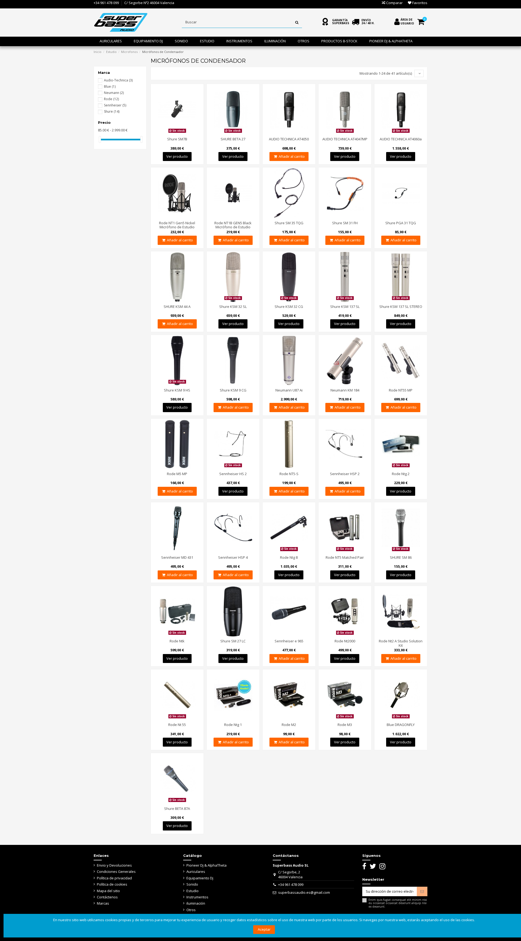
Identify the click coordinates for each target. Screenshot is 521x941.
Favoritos (419, 2)
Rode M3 (345, 724)
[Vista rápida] (184, 132)
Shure (111, 111)
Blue (110, 86)
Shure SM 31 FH (345, 222)
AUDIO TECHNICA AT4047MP (344, 139)
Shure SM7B (177, 139)
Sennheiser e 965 (289, 641)
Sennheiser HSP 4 (233, 557)
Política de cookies (112, 884)
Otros (191, 909)
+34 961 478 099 (106, 2)
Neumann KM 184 (345, 390)
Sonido (192, 884)
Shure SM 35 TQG (289, 222)
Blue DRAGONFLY (401, 724)
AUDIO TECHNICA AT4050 (289, 139)
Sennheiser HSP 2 (345, 473)
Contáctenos (107, 897)
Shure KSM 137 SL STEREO (400, 306)
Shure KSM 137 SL (345, 306)
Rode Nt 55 (177, 724)
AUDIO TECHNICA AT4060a (401, 139)
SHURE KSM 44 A (177, 306)
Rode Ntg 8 (289, 557)
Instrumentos (197, 897)
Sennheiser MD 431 (177, 557)
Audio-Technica (118, 80)
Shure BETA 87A (177, 808)
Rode (111, 99)
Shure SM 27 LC (233, 641)
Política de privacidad (114, 878)
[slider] (100, 139)
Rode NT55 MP (400, 390)
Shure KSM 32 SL (233, 306)
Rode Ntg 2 (400, 473)
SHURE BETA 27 (233, 139)
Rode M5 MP (177, 473)
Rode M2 (289, 724)
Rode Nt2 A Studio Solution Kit (400, 643)
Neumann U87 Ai (289, 390)
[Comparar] (169, 132)
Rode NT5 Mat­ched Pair (345, 557)
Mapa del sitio (108, 890)
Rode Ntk (177, 641)
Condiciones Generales (116, 871)
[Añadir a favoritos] (177, 132)
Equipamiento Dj (199, 878)
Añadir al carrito (292, 156)
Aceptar (264, 929)
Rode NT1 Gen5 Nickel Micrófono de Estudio (177, 225)
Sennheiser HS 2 (233, 473)
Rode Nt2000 (345, 641)
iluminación (195, 903)
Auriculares (195, 871)
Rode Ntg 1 (233, 724)
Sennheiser (115, 105)
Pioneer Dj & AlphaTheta (206, 865)
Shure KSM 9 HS (177, 390)
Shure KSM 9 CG (233, 390)
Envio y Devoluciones (114, 865)
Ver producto (177, 156)
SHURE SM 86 (401, 557)
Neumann (114, 92)
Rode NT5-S (288, 473)
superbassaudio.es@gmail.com (304, 892)
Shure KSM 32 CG (289, 306)
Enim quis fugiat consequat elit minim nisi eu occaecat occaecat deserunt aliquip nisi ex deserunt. (397, 903)
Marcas (103, 903)
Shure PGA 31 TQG (400, 222)
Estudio (192, 890)
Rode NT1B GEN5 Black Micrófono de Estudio (233, 225)
